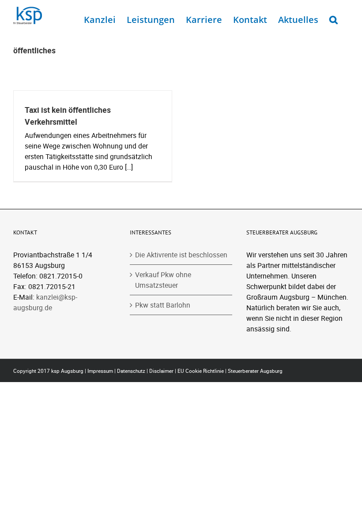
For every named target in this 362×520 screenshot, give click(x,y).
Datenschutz (131, 371)
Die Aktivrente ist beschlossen (181, 255)
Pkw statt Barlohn (162, 305)
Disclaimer (161, 371)
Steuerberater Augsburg (255, 371)
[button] (333, 17)
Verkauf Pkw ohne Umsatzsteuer (163, 280)
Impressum (100, 371)
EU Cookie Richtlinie (200, 371)
